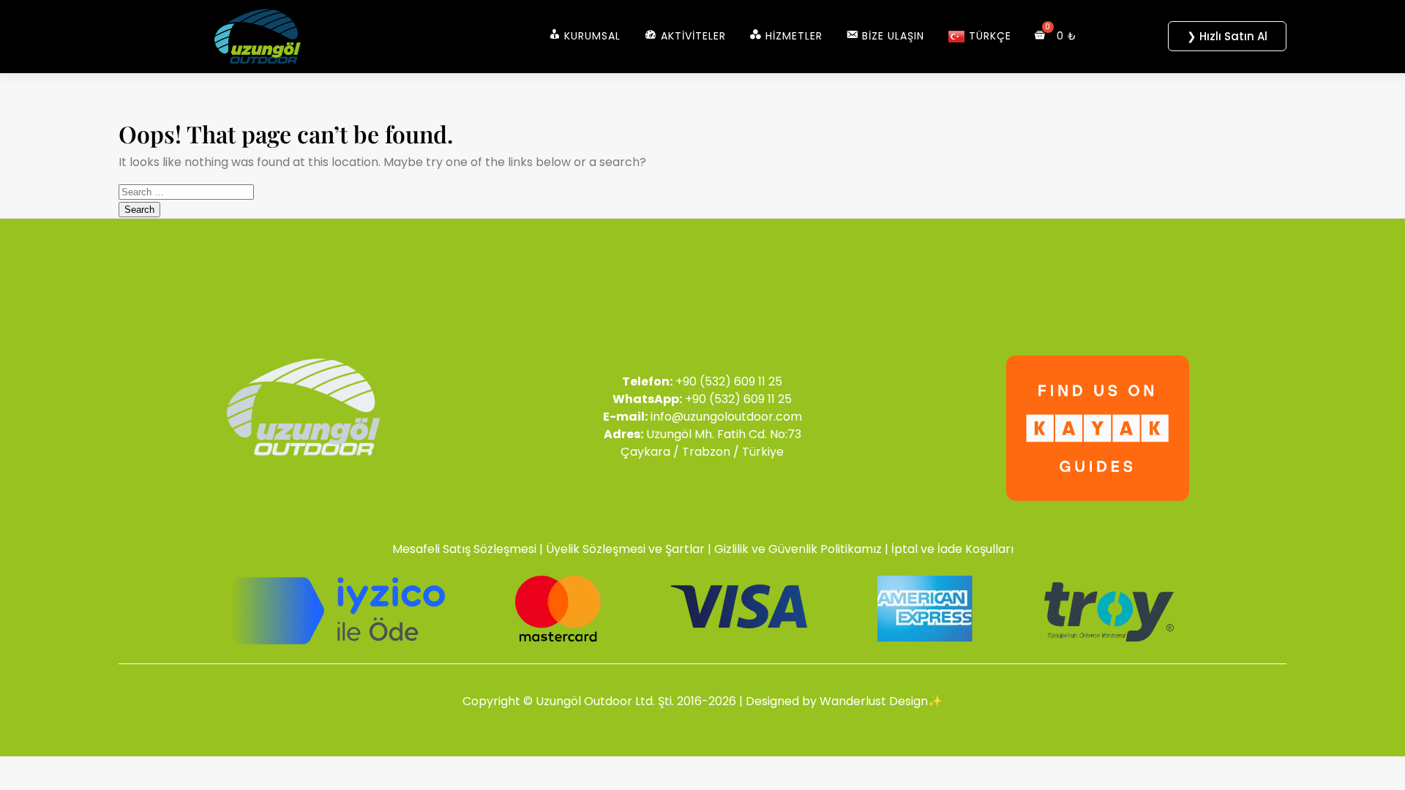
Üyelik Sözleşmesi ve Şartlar (625, 549)
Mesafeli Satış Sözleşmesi (464, 549)
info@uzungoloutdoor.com (726, 416)
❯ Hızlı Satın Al (1227, 36)
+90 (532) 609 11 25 (728, 381)
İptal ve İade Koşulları (952, 549)
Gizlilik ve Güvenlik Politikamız (798, 549)
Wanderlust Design (874, 701)
